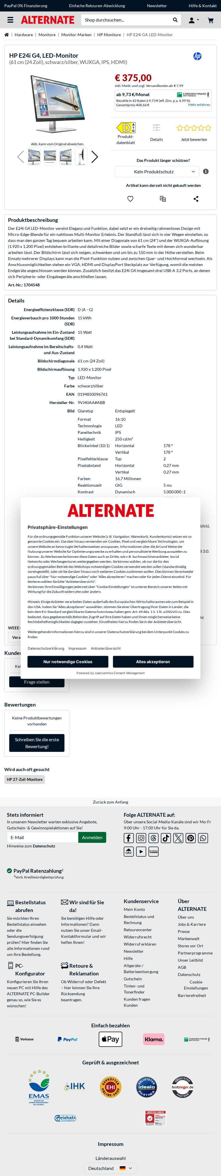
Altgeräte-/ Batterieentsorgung (141, 968)
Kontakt (209, 5)
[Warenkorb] (211, 20)
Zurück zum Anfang (110, 801)
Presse (184, 931)
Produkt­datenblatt (126, 139)
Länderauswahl (111, 1158)
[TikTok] (166, 837)
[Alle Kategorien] (10, 20)
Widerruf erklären (140, 944)
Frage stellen (36, 681)
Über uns (186, 917)
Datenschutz (44, 845)
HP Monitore (109, 34)
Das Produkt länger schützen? (163, 160)
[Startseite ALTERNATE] (47, 19)
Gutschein (133, 978)
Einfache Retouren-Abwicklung (97, 5)
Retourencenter (138, 929)
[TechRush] (129, 850)
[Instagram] (141, 837)
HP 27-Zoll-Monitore (25, 779)
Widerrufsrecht (138, 936)
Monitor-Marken (76, 34)
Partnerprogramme (195, 952)
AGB (182, 967)
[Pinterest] (191, 837)
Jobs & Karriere (192, 924)
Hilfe (193, 5)
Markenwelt (188, 938)
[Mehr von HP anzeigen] (197, 60)
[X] (178, 837)
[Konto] (194, 20)
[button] (20, 157)
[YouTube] (141, 850)
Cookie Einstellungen (196, 984)
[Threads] (153, 837)
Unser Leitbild (190, 960)
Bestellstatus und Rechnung (139, 919)
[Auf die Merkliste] (130, 199)
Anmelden (92, 837)
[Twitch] (153, 850)
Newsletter (157, 5)
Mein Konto (134, 909)
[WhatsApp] (203, 837)
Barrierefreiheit (192, 995)
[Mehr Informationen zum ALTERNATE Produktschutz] (205, 172)
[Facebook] (129, 837)
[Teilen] (196, 199)
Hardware (24, 34)
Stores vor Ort (190, 945)
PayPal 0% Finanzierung (25, 5)
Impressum (110, 1144)
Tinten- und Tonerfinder (134, 988)
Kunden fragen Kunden (137, 1002)
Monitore (47, 34)
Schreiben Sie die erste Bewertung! (37, 743)
